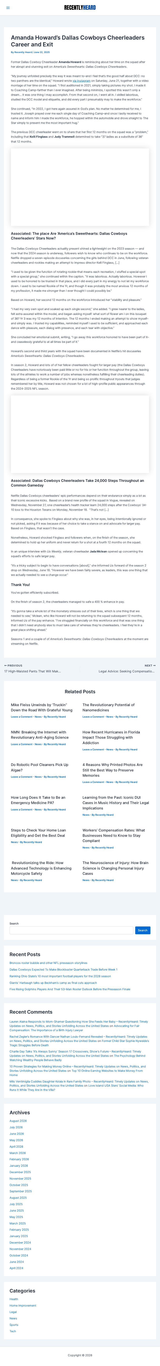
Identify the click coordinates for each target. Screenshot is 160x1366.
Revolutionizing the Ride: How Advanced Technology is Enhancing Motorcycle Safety (41, 868)
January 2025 (19, 1236)
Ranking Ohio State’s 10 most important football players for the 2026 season (60, 976)
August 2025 (18, 1197)
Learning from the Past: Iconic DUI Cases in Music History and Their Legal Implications (116, 802)
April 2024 (16, 1268)
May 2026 (16, 1140)
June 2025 (17, 1210)
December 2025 (20, 1172)
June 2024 (17, 1262)
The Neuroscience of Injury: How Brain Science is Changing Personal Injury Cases (115, 868)
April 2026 (16, 1146)
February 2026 (19, 1159)
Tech (13, 1331)
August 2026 (18, 1121)
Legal (13, 1312)
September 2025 (21, 1191)
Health (14, 1299)
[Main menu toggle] (8, 8)
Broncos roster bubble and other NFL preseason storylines (48, 963)
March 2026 (18, 1153)
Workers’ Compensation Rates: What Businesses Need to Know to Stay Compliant (114, 835)
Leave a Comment (21, 716)
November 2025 (20, 1178)
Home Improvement (23, 1305)
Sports (14, 1325)
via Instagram (82, 80)
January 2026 (19, 1165)
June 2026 (17, 1134)
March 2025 (18, 1223)
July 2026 (16, 1127)
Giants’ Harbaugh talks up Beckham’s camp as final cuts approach (53, 983)
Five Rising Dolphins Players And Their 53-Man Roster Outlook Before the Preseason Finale (70, 989)
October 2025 (19, 1185)
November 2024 (20, 1249)
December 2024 (20, 1242)
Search (14, 923)
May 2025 (16, 1217)
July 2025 (16, 1204)
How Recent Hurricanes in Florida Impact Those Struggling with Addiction (111, 737)
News (38, 716)
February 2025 (19, 1229)
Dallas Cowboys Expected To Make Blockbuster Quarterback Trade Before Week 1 (63, 969)
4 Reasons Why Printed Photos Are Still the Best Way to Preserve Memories (113, 769)
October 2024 (19, 1255)
